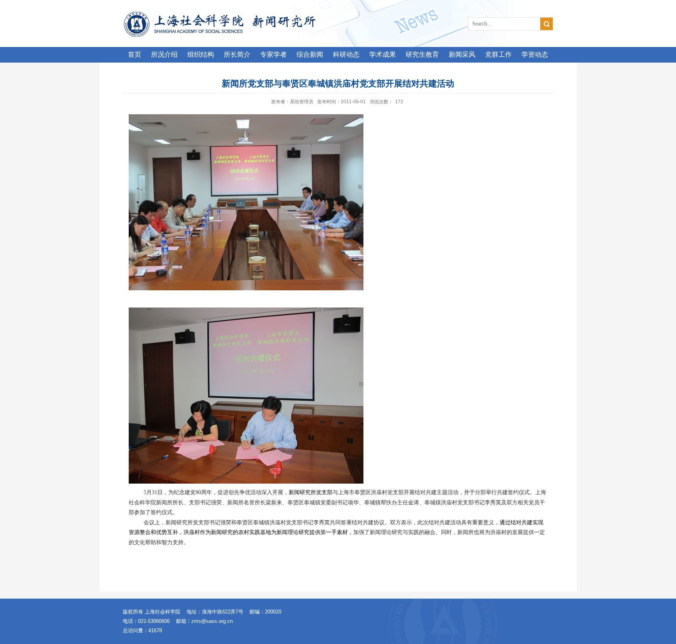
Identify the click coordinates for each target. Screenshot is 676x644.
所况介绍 (164, 54)
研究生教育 (422, 54)
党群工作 (498, 54)
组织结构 (200, 54)
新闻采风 (462, 54)
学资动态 (534, 54)
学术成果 (382, 54)
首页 (134, 54)
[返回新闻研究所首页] (223, 13)
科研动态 (346, 54)
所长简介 (237, 54)
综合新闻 (310, 54)
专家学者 (273, 54)
